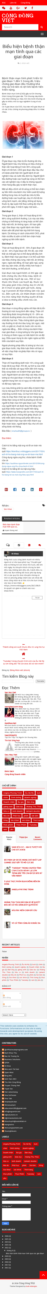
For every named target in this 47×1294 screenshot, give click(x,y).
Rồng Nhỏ (8, 1076)
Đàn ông (30, 802)
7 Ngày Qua (23, 837)
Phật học (16, 816)
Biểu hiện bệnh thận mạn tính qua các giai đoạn (25, 1253)
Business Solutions (12, 1059)
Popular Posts (9, 838)
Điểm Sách (9, 771)
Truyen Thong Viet (12, 1085)
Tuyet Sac (9, 1089)
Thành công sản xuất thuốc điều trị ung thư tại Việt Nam (24, 648)
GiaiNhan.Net (10, 723)
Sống (5, 820)
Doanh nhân (8, 802)
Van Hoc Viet (10, 692)
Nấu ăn (6, 816)
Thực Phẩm (21, 825)
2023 (7, 1245)
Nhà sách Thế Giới (12, 1069)
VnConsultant (10, 1105)
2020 (7, 1256)
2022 (7, 1248)
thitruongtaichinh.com (14, 1128)
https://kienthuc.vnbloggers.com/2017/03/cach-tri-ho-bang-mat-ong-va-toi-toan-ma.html (23, 453)
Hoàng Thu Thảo (33, 806)
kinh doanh (18, 811)
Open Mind (9, 1072)
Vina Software (10, 1095)
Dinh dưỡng (16, 797)
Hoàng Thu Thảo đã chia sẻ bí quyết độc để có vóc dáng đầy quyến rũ (22, 903)
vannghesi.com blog (14, 706)
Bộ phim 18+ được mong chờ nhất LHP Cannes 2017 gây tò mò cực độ (23, 861)
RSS (3, 3)
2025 (7, 1239)
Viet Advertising (11, 1092)
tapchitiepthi (11, 735)
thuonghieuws (10, 1131)
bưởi (38, 793)
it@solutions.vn (11, 1115)
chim (5, 797)
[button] (43, 1275)
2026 (7, 1236)
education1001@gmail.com (15, 1108)
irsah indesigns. (31, 1286)
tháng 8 (10, 1250)
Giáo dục (19, 806)
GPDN (7, 1063)
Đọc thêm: (6, 438)
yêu (12, 829)
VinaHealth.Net (11, 1102)
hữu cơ (6, 811)
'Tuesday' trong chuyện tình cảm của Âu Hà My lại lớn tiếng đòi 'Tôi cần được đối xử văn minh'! (23, 662)
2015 (7, 1268)
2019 (7, 1259)
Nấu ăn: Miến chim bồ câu (24, 910)
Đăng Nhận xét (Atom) (20, 670)
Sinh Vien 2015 (10, 1079)
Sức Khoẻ (8, 509)
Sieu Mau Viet (11, 755)
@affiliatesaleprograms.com (16, 1050)
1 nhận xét (24, 63)
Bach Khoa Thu (11, 1053)
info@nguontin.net (12, 1111)
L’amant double (33, 811)
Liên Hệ (13, 3)
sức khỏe (26, 820)
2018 (7, 1262)
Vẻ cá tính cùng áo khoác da (26, 923)
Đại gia (21, 802)
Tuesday (33, 825)
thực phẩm (8, 825)
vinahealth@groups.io (20, 431)
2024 (7, 1242)
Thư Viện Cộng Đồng (13, 1082)
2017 (7, 1265)
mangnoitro (9, 1124)
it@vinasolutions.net (13, 1118)
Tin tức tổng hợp (12, 740)
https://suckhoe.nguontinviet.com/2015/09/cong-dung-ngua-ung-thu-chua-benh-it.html (23, 464)
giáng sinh (8, 806)
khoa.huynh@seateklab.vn (15, 1121)
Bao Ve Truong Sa (12, 1056)
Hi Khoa (15, 554)
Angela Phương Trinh (12, 793)
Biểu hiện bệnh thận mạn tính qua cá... (11, 525)
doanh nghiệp (30, 797)
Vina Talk (8, 1098)
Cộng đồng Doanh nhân (15, 774)
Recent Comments (37, 838)
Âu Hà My (29, 793)
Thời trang (37, 820)
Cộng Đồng (25, 3)
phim (26, 816)
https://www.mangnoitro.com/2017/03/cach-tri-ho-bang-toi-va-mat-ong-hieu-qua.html (23, 473)
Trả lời (37, 598)
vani (5, 829)
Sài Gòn (35, 816)
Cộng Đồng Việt (18, 18)
